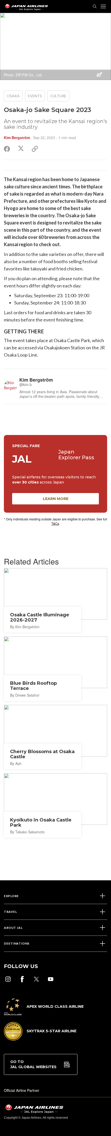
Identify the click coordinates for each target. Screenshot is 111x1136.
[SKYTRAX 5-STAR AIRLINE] (40, 1039)
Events (35, 96)
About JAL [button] (13, 928)
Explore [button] (11, 896)
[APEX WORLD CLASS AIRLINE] (44, 1013)
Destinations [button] (16, 943)
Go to (33, 1064)
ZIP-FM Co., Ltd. (29, 74)
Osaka (13, 96)
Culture (58, 96)
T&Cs (55, 523)
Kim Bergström (17, 137)
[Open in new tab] (8, 979)
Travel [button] (10, 912)
